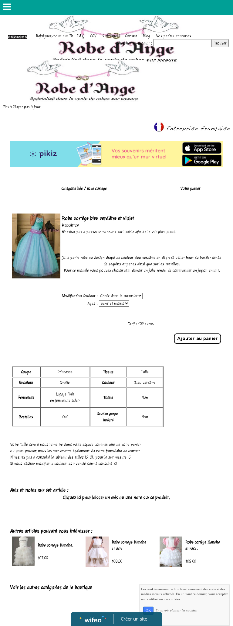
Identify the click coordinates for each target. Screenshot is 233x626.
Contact (131, 36)
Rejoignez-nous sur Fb (54, 36)
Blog (146, 36)
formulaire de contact (123, 450)
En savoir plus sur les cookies (176, 610)
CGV (93, 36)
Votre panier (190, 188)
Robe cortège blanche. (55, 545)
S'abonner (110, 36)
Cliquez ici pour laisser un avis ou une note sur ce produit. (116, 497)
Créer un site (134, 619)
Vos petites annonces (173, 36)
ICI (87, 457)
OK (148, 610)
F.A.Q (80, 36)
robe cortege (97, 188)
